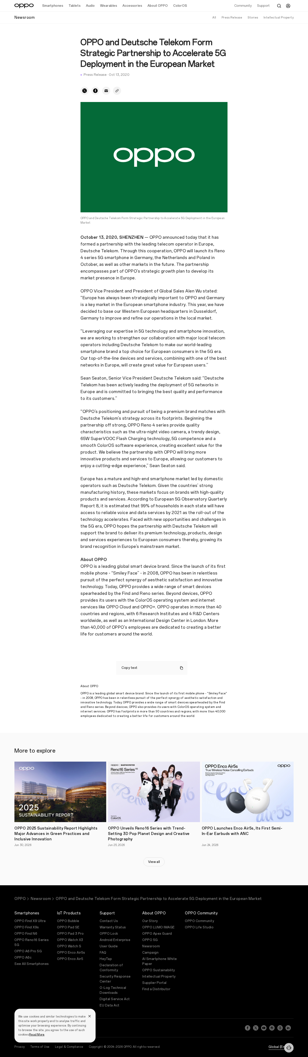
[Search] (279, 6)
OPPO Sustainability (158, 970)
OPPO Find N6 (25, 934)
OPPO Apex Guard (157, 934)
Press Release (232, 17)
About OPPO (157, 6)
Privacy (19, 1046)
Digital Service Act (115, 999)
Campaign (150, 953)
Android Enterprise (115, 940)
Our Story (150, 921)
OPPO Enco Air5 (70, 959)
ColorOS (180, 6)
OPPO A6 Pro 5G (28, 951)
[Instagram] (272, 1028)
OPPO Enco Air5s (71, 953)
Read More (36, 1034)
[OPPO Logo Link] (24, 5)
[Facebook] (247, 1028)
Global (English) (281, 1047)
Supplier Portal (154, 983)
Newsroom (41, 899)
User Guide (109, 946)
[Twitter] (255, 1028)
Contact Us (109, 921)
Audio (90, 6)
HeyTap (106, 959)
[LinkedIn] (288, 1028)
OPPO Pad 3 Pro (70, 934)
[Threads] (280, 1028)
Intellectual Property (279, 17)
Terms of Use (40, 1046)
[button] (289, 1047)
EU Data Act (110, 1005)
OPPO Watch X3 (70, 940)
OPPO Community (199, 921)
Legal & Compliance (69, 1046)
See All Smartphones (31, 964)
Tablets (74, 6)
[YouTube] (264, 1028)
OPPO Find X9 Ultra (30, 921)
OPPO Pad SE (68, 927)
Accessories (132, 6)
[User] (288, 6)
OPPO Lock (109, 934)
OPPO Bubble (68, 921)
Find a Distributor (156, 989)
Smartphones (52, 6)
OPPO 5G (150, 940)
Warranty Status (113, 927)
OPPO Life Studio (199, 927)
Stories (253, 17)
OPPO (20, 899)
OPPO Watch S (69, 946)
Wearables (108, 6)
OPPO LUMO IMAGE (158, 927)
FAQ (103, 953)
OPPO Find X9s (26, 927)
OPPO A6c (23, 958)
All (214, 17)
